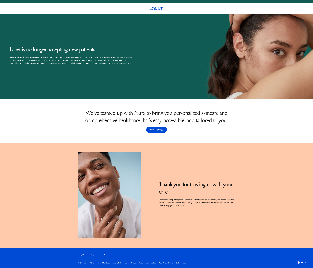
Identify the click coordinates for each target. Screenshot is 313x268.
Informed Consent (130, 263)
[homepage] (156, 8)
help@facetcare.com (81, 63)
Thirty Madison (83, 255)
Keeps (93, 255)
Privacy (92, 263)
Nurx (105, 255)
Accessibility (117, 263)
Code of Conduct (181, 263)
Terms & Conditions (104, 263)
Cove (99, 255)
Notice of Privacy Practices (147, 263)
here (95, 60)
